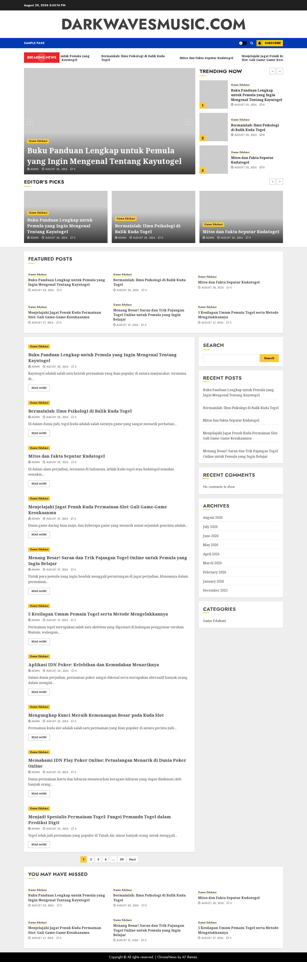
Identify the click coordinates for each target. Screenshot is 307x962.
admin (34, 169)
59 (122, 859)
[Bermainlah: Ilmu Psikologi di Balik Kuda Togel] (213, 94)
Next (132, 859)
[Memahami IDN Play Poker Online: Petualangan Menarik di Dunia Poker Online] (109, 752)
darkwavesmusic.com (153, 24)
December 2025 (215, 590)
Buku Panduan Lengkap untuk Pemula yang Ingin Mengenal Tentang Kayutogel (104, 155)
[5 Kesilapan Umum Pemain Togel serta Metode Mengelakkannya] (109, 606)
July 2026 (210, 526)
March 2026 (212, 563)
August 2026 (213, 517)
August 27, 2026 (245, 170)
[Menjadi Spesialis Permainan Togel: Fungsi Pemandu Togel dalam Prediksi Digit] (109, 808)
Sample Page (34, 43)
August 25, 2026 (57, 721)
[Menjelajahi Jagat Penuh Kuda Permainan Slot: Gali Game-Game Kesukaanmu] (213, 159)
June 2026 (211, 536)
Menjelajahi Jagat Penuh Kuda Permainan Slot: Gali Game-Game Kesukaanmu (254, 160)
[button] (251, 43)
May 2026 (210, 545)
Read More (39, 388)
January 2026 (213, 581)
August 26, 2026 (57, 671)
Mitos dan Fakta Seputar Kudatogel (252, 127)
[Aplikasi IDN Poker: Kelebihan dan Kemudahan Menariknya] (109, 656)
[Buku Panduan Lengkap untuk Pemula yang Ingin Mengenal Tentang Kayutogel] (109, 121)
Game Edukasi (38, 141)
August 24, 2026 (57, 829)
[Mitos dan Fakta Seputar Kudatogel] (213, 127)
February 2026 (214, 572)
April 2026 (211, 554)
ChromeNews (167, 957)
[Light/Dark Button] (243, 43)
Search (213, 345)
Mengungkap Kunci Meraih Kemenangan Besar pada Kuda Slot (96, 715)
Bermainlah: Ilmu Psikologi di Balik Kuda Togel (255, 94)
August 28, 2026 (56, 169)
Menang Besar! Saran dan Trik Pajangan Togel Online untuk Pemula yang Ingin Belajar (148, 315)
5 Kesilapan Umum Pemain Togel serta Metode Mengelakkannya (238, 314)
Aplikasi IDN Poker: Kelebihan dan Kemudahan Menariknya (93, 664)
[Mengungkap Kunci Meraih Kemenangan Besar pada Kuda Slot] (109, 707)
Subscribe (273, 43)
